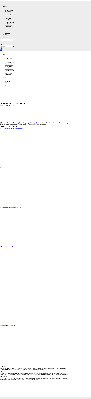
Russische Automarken (8, 11)
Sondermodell (35, 123)
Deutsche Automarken (8, 18)
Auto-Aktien (5, 27)
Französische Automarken (9, 65)
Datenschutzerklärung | (8, 397)
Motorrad (4, 37)
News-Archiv (5, 34)
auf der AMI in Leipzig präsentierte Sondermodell (34, 122)
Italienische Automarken (9, 15)
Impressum (2, 397)
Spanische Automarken (8, 19)
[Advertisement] (45, 94)
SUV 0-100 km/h (7, 33)
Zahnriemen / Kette (6, 4)
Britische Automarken (8, 26)
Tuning (4, 35)
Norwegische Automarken (9, 10)
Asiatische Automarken (8, 25)
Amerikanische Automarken (9, 14)
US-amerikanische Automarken (10, 8)
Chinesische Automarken (9, 69)
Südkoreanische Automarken (9, 22)
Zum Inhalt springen (3, 0)
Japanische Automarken (9, 23)
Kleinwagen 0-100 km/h (9, 31)
